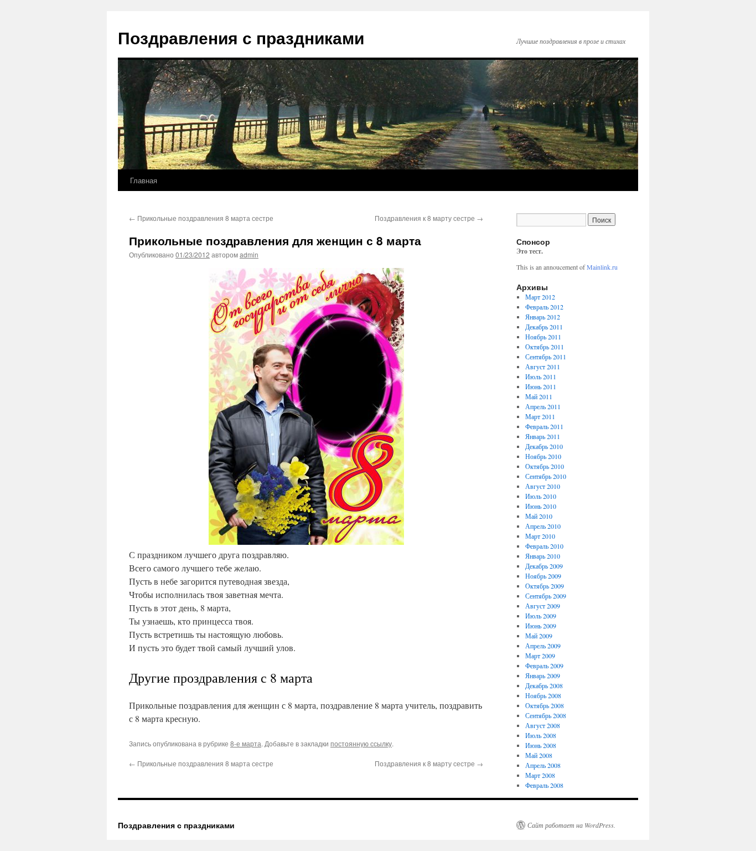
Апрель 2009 (543, 645)
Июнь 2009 (540, 625)
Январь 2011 (542, 436)
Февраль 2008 (544, 785)
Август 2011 (542, 366)
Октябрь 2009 (544, 585)
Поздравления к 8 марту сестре (429, 218)
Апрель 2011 (543, 406)
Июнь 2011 (540, 386)
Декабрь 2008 (544, 685)
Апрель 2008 (543, 765)
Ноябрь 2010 (543, 456)
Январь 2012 (542, 316)
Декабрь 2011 (544, 326)
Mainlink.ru (602, 266)
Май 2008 (538, 755)
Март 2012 (540, 296)
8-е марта (245, 743)
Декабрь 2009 (544, 565)
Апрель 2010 (543, 526)
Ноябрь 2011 (543, 336)
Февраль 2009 (544, 665)
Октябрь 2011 (544, 346)
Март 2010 (540, 536)
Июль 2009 (540, 615)
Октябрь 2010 (544, 466)
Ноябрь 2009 (543, 575)
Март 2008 (540, 775)
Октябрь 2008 (544, 705)
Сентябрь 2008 (545, 715)
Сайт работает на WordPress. (571, 825)
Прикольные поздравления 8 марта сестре (201, 218)
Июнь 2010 (540, 506)
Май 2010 (538, 516)
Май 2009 (538, 635)
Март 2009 (540, 655)
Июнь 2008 (540, 745)
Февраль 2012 (544, 306)
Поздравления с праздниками (241, 37)
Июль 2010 (540, 496)
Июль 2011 (540, 376)
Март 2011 (540, 416)
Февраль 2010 (544, 545)
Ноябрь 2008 (543, 695)
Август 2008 (542, 725)
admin (249, 254)
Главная (143, 180)
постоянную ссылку (361, 743)
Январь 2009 (542, 675)
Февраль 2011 (544, 426)
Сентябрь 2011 (545, 356)
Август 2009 (542, 605)
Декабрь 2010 (544, 446)
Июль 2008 (540, 735)
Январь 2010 (542, 555)
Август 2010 (542, 486)
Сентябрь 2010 (545, 476)
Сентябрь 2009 (545, 595)
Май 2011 (538, 396)
